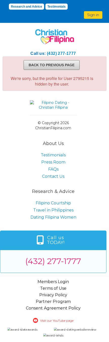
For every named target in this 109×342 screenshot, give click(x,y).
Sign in (93, 15)
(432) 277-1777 (61, 53)
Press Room (53, 162)
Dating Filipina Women (53, 217)
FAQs (53, 169)
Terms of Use (53, 288)
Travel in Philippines (53, 210)
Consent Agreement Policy (53, 308)
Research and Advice (26, 6)
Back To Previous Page (52, 65)
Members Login (53, 281)
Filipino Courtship (53, 203)
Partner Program (53, 301)
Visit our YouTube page (57, 320)
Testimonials (56, 6)
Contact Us (53, 176)
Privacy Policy (53, 294)
